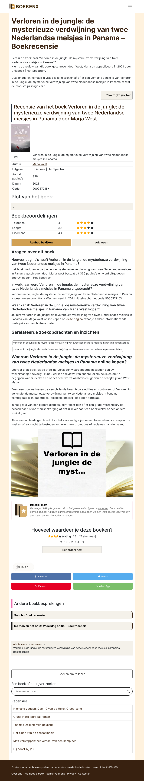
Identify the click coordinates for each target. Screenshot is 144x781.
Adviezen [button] (101, 242)
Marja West (39, 164)
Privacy (71, 773)
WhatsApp (104, 586)
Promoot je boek (34, 773)
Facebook (42, 576)
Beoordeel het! (72, 550)
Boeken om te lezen (72, 674)
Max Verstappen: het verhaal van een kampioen (44, 741)
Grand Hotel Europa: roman (31, 716)
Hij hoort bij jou (23, 749)
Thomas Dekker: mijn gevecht (33, 724)
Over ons (16, 773)
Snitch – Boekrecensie (29, 615)
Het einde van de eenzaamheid (33, 733)
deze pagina (74, 319)
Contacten (84, 773)
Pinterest (42, 586)
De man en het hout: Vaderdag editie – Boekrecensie (50, 626)
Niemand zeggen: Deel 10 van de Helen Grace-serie (47, 708)
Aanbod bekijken (41, 242)
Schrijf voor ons (55, 773)
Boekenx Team (38, 504)
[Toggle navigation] (130, 6)
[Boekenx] (24, 7)
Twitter (104, 576)
